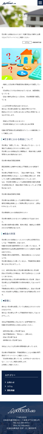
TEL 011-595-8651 (21, 423)
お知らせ (11, 382)
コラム (27, 42)
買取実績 (11, 390)
